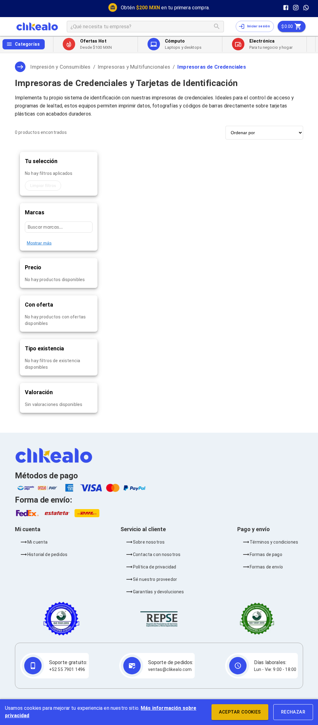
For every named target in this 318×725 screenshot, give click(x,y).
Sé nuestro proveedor (155, 579)
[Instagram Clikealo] (295, 7)
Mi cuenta (37, 542)
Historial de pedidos (47, 554)
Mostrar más (39, 242)
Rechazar (293, 712)
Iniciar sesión (258, 26)
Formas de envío (266, 566)
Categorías (27, 44)
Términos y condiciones (274, 542)
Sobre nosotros (149, 542)
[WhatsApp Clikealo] (306, 7)
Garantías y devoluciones (158, 591)
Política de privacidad (154, 566)
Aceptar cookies (240, 712)
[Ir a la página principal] (37, 26)
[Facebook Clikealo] (285, 7)
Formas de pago (266, 554)
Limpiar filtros (43, 185)
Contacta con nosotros (156, 554)
